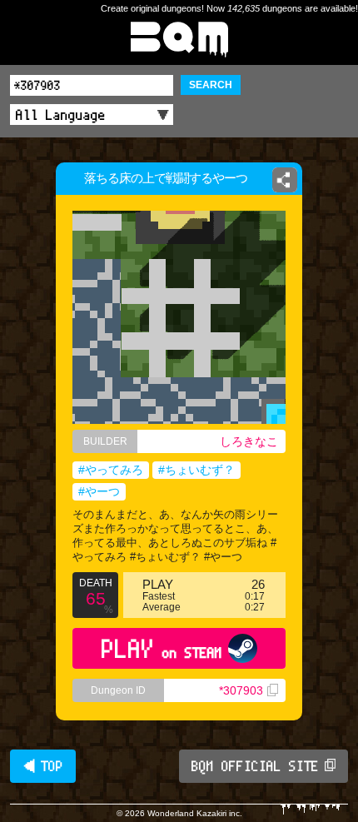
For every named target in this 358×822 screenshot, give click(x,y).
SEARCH (210, 85)
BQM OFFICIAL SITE (255, 766)
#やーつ (99, 491)
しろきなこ (249, 441)
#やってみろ (110, 469)
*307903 (241, 690)
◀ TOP (42, 766)
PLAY (162, 648)
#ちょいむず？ (196, 469)
